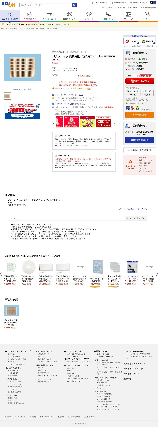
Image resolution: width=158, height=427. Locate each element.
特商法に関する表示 (46, 417)
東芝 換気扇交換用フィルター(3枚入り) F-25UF (115, 278)
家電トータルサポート (103, 360)
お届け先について (43, 354)
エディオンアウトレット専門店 (107, 407)
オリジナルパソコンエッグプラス (108, 409)
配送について (42, 356)
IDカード (70, 371)
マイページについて (14, 384)
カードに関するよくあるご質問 (77, 378)
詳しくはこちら (69, 143)
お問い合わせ (132, 7)
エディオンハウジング (140, 2)
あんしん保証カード (74, 373)
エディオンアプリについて (76, 354)
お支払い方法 (12, 398)
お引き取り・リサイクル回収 (47, 361)
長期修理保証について (15, 387)
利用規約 (33, 417)
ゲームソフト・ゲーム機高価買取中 (138, 354)
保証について (144, 168)
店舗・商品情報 (100, 391)
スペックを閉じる (137, 218)
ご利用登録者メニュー (14, 379)
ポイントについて (145, 171)
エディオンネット (131, 374)
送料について (12, 400)
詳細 (81, 95)
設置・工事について (44, 359)
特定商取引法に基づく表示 (17, 359)
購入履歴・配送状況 (14, 392)
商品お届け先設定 (62, 24)
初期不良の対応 (43, 370)
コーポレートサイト (101, 2)
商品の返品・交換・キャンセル (48, 375)
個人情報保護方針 (14, 356)
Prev (54, 122)
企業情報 (127, 379)
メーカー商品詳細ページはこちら (133, 209)
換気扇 (48, 29)
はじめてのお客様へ (13, 368)
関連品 (55, 29)
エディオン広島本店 (103, 399)
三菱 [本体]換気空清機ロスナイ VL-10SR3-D (46, 278)
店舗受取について (43, 382)
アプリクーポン (72, 356)
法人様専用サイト (120, 2)
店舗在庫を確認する (140, 140)
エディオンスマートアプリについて (79, 362)
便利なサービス (69, 19)
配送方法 (142, 157)
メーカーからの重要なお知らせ (18, 364)
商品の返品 (143, 166)
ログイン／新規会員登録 (148, 7)
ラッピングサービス (44, 379)
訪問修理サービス (103, 380)
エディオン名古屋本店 (104, 401)
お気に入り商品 (107, 7)
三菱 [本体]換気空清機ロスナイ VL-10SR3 (63, 278)
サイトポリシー (13, 362)
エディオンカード (49, 19)
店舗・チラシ (109, 19)
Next (114, 122)
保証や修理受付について (44, 365)
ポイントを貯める (73, 376)
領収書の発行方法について (17, 403)
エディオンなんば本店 (104, 394)
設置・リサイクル (145, 160)
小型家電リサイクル (103, 385)
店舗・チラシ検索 (103, 354)
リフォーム (89, 19)
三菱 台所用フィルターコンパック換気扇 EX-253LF (11, 278)
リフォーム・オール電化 (105, 356)
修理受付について (43, 373)
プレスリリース (20, 417)
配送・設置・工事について (45, 351)
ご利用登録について (14, 381)
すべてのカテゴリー (14, 29)
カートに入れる (142, 81)
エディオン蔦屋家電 (103, 396)
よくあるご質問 (120, 7)
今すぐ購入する (140, 115)
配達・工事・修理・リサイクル (106, 378)
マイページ (128, 19)
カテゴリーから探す (10, 19)
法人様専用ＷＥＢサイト (134, 363)
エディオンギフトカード (75, 381)
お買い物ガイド (30, 19)
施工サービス (101, 388)
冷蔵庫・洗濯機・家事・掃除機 (33, 29)
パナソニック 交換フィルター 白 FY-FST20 (97, 278)
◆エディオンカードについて (77, 365)
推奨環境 (61, 417)
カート (148, 16)
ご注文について (11, 395)
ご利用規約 (11, 354)
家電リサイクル (102, 383)
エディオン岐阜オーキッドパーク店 (109, 404)
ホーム (3, 29)
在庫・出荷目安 (145, 163)
